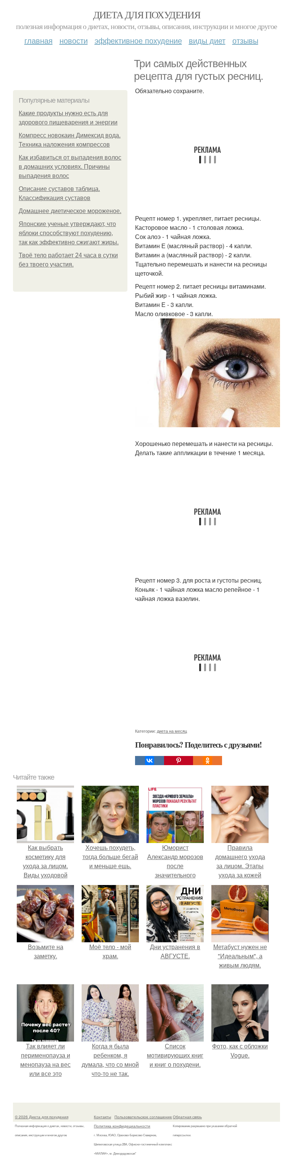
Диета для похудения (146, 14)
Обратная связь (187, 1116)
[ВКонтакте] (149, 760)
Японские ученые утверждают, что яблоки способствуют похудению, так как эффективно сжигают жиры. (69, 233)
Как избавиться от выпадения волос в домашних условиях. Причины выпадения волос (70, 166)
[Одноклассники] (207, 760)
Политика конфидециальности (122, 1126)
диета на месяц (172, 731)
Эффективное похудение (138, 40)
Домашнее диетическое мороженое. (70, 211)
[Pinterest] (178, 760)
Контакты (102, 1116)
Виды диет (207, 40)
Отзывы (245, 40)
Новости (74, 40)
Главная (38, 40)
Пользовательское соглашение (143, 1116)
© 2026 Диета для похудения (41, 1116)
